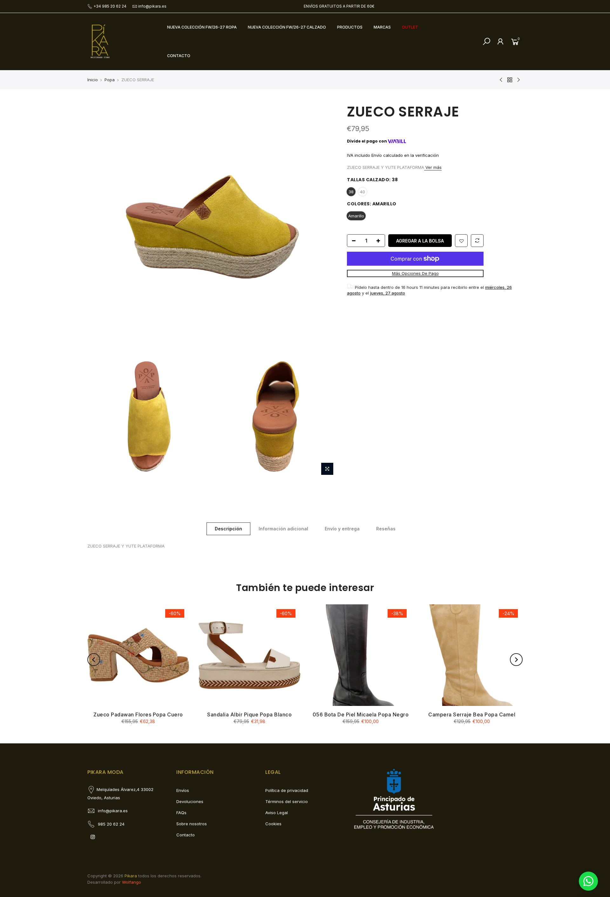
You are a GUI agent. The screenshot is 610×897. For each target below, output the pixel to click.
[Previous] (93, 659)
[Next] (516, 659)
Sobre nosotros (191, 823)
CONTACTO (178, 55)
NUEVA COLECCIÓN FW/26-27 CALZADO (287, 27)
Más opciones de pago (415, 273)
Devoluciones (189, 801)
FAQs (181, 812)
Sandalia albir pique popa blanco (249, 714)
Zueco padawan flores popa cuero (138, 714)
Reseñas (386, 528)
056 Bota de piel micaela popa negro (361, 714)
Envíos (182, 790)
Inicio (92, 79)
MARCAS (382, 27)
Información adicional (283, 528)
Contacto (185, 834)
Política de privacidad (286, 790)
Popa (110, 79)
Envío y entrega (342, 528)
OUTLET (410, 27)
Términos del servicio (286, 801)
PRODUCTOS (350, 27)
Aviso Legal (276, 812)
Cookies (273, 823)
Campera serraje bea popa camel (471, 714)
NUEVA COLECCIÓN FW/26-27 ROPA (202, 27)
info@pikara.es (152, 6)
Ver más (433, 167)
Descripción (228, 528)
